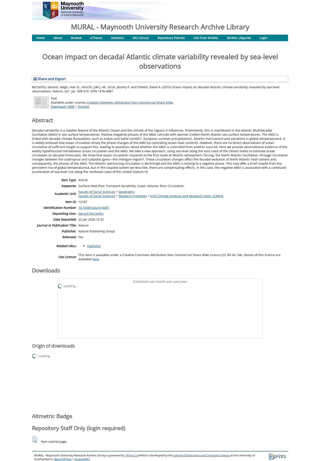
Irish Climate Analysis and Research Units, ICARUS (186, 196)
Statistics (117, 38)
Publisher (94, 246)
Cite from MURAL (206, 38)
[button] (34, 439)
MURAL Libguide (239, 38)
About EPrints (63, 459)
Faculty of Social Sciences (96, 192)
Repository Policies (171, 38)
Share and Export (51, 78)
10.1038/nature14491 (93, 208)
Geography (127, 192)
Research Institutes (133, 196)
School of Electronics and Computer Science (201, 455)
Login (264, 38)
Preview (83, 107)
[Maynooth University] (63, 18)
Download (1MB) (62, 107)
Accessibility (82, 459)
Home (40, 38)
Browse (76, 38)
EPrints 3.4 (131, 455)
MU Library (141, 38)
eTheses (96, 38)
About (58, 38)
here (95, 259)
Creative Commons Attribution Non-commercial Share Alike (129, 102)
